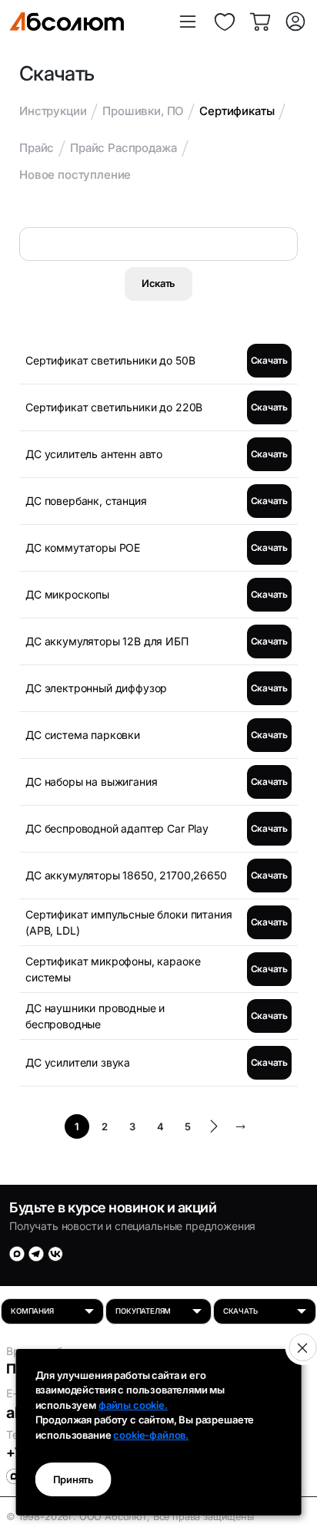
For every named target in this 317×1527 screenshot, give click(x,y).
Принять (73, 1479)
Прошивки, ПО (142, 111)
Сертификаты (236, 111)
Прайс (36, 147)
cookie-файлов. (151, 1435)
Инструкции (52, 111)
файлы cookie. (133, 1405)
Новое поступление (75, 174)
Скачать (269, 360)
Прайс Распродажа (123, 147)
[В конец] (240, 1126)
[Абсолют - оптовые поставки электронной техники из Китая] (66, 21)
